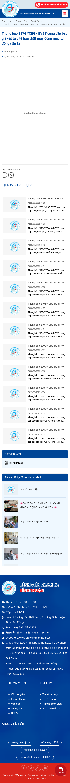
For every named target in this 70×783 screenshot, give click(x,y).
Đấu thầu (35, 21)
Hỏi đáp (15, 713)
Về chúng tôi (18, 694)
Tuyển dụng (49, 699)
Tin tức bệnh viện (52, 704)
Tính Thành (41, 779)
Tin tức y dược (50, 694)
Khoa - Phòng (18, 699)
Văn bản (15, 704)
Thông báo (21, 21)
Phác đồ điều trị (51, 709)
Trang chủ (6, 21)
